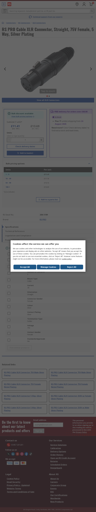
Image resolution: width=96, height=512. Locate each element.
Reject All (71, 267)
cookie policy (66, 259)
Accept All (25, 267)
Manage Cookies (48, 267)
